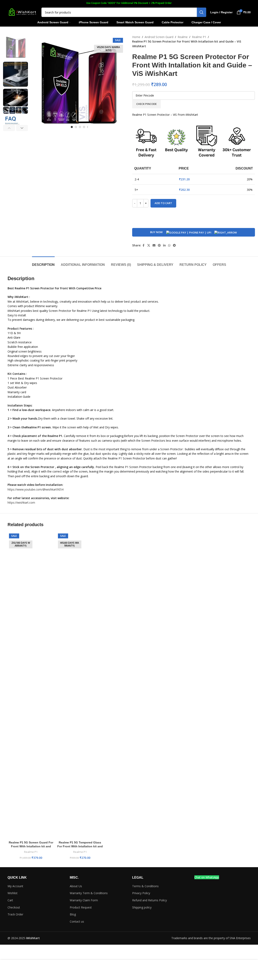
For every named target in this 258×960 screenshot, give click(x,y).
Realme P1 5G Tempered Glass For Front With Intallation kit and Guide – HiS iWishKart (80, 846)
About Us (76, 886)
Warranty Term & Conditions (89, 893)
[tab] (43, 262)
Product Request (81, 907)
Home (136, 37)
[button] (9, 128)
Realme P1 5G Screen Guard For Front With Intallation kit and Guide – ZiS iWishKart (31, 846)
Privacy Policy (141, 893)
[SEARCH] (201, 12)
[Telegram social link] (174, 245)
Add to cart (163, 203)
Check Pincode (146, 104)
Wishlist (13, 893)
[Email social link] (154, 245)
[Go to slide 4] (84, 127)
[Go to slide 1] (72, 127)
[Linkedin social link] (164, 245)
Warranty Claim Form (84, 900)
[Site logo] (22, 12)
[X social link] (148, 245)
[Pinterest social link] (159, 245)
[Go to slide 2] (76, 127)
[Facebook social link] (143, 245)
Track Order (15, 914)
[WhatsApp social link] (169, 245)
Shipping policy (142, 907)
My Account (15, 886)
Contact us (77, 921)
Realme (183, 37)
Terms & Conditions (145, 886)
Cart (10, 900)
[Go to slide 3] (80, 127)
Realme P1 (199, 37)
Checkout (14, 907)
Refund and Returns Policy (149, 900)
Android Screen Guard (159, 37)
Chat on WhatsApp (206, 877)
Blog (73, 914)
